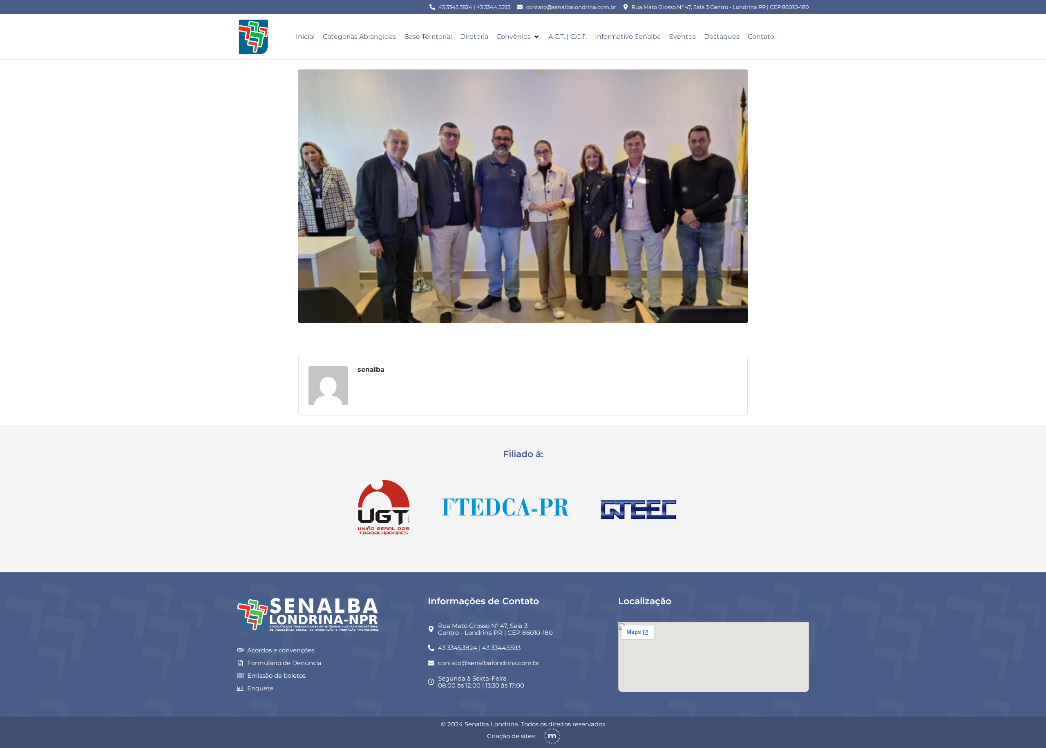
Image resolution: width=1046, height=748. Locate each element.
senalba (371, 369)
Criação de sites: (511, 736)
